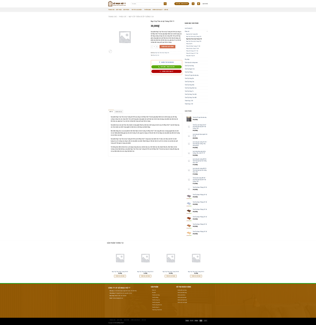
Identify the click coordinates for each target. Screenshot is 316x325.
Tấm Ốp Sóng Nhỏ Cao (191, 88)
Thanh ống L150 (189, 104)
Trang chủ (112, 17)
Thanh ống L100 (189, 100)
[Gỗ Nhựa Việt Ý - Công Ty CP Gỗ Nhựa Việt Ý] (118, 3)
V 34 (158, 55)
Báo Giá (144, 320)
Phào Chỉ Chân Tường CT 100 (193, 46)
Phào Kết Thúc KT (190, 55)
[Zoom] (110, 51)
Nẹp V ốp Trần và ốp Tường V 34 (141, 17)
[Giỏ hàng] (198, 3)
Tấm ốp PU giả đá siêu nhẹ (192, 75)
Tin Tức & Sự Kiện (136, 9)
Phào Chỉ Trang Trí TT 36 (192, 51)
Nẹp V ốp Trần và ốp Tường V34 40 (171, 271)
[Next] (208, 263)
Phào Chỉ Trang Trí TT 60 (192, 53)
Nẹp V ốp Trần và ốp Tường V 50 (193, 41)
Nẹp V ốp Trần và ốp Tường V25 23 (145, 271)
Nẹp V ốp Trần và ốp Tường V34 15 (196, 271)
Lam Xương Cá (188, 28)
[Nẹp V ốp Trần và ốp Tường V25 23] (145, 258)
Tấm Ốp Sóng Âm (189, 78)
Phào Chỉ (155, 55)
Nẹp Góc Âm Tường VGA (192, 34)
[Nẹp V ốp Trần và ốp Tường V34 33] (120, 258)
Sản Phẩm (126, 9)
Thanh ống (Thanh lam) (157, 309)
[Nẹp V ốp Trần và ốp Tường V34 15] (196, 258)
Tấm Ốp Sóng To (189, 91)
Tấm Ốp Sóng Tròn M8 (190, 97)
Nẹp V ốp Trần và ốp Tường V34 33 (120, 271)
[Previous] (108, 263)
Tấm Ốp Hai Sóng (189, 65)
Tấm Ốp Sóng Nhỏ (189, 85)
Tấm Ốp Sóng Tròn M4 (190, 94)
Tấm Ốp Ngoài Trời (189, 69)
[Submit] (165, 3)
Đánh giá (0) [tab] (119, 111)
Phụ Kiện (187, 59)
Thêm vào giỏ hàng (167, 46)
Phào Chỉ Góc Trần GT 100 (192, 48)
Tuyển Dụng (147, 9)
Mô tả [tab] (111, 111)
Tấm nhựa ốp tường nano (191, 62)
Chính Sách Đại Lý (157, 9)
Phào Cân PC (189, 43)
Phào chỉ (122, 17)
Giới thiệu (119, 9)
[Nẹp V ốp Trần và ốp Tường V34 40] (171, 258)
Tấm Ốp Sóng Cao (189, 81)
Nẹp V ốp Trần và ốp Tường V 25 (193, 36)
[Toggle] (207, 31)
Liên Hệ (166, 9)
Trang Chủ (111, 9)
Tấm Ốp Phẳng (188, 72)
